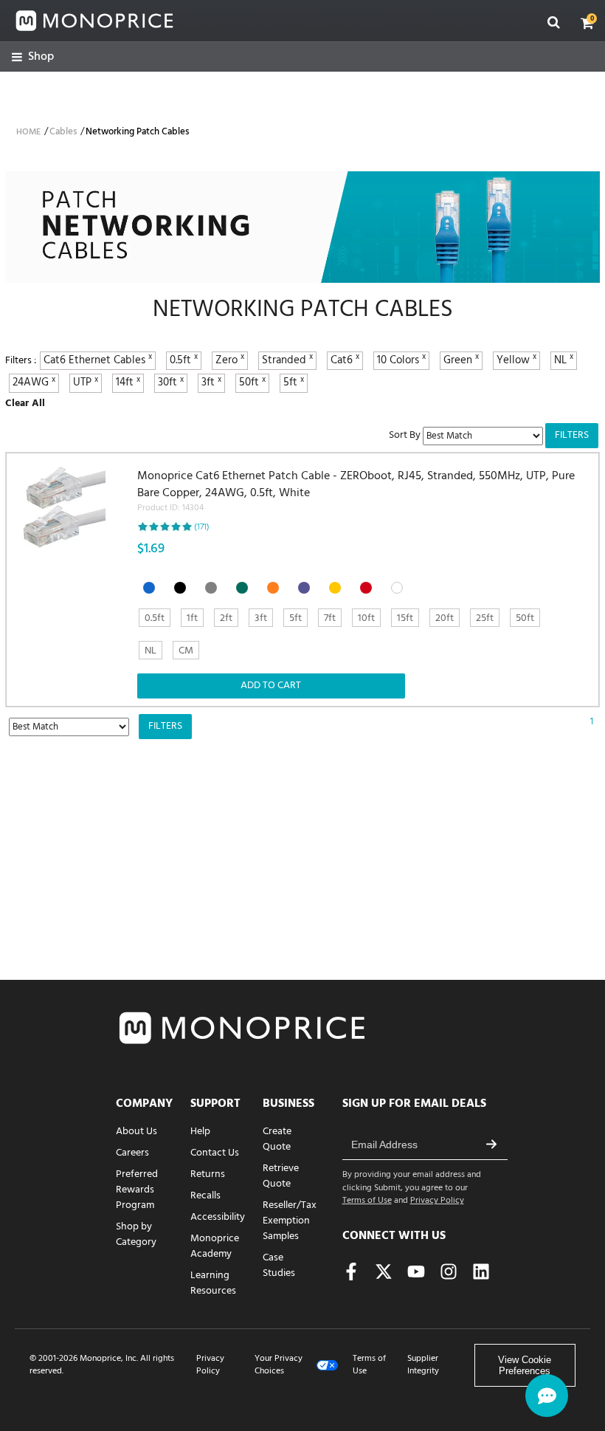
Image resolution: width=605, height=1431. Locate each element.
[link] (33, 57)
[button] (587, 23)
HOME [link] (28, 132)
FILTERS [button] (572, 435)
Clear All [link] (25, 403)
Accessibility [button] (217, 1217)
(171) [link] (202, 527)
